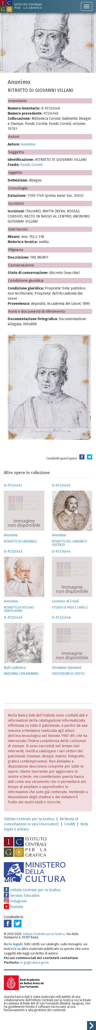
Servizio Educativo (24, 895)
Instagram (18, 901)
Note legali (13, 944)
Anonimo (28, 144)
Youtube (16, 907)
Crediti (69, 824)
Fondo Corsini (31, 165)
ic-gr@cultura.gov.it (34, 962)
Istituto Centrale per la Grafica (29, 819)
